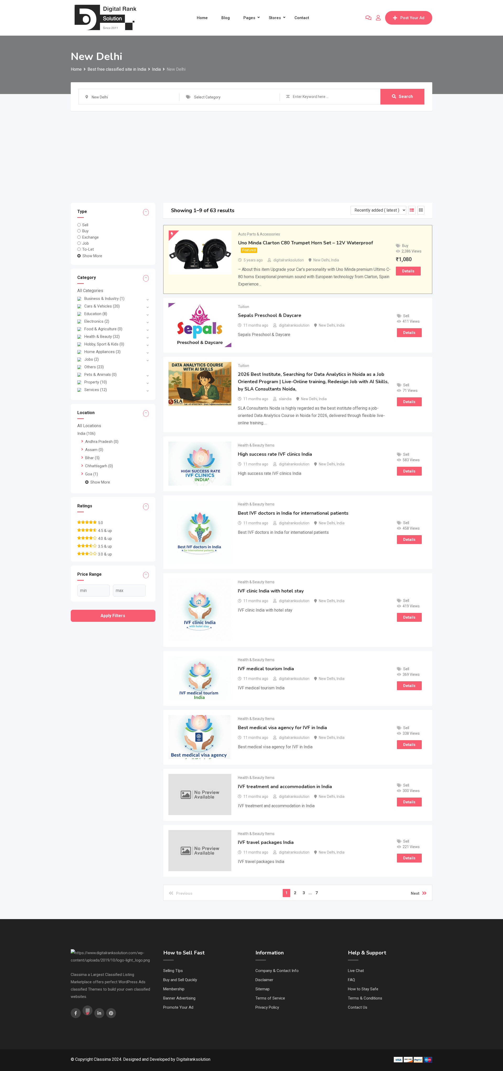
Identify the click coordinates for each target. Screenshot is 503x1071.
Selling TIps (173, 970)
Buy (85, 231)
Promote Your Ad (178, 1007)
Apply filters (113, 615)
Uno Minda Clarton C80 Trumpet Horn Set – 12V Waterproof (305, 243)
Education (95, 313)
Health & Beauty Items (256, 445)
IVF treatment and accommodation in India (285, 786)
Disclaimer (264, 979)
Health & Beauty (102, 336)
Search (406, 96)
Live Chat (356, 970)
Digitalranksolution (193, 1059)
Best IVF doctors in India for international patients (293, 513)
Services (95, 389)
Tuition (243, 307)
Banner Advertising (179, 998)
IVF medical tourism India (266, 669)
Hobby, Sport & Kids (104, 344)
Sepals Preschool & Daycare (269, 315)
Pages (249, 17)
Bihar (92, 457)
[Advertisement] (251, 150)
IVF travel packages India (266, 842)
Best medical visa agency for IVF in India (282, 727)
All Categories (90, 290)
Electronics (96, 321)
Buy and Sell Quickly (180, 979)
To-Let (88, 249)
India (86, 433)
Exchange (90, 237)
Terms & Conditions (365, 998)
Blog (225, 17)
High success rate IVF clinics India (275, 454)
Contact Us (357, 1007)
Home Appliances (102, 351)
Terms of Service (270, 998)
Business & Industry (104, 298)
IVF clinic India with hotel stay (271, 591)
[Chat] (368, 17)
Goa (91, 474)
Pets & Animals (100, 374)
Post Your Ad (412, 17)
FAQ (351, 979)
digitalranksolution (289, 260)
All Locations (89, 425)
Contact (301, 17)
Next (415, 893)
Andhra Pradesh (101, 441)
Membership (173, 989)
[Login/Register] (378, 17)
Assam (94, 449)
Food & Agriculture (103, 329)
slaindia (285, 399)
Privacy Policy (267, 1007)
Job (85, 243)
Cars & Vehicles (102, 306)
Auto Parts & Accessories (259, 234)
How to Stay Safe (363, 989)
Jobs (91, 359)
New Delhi (321, 260)
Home (202, 17)
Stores (275, 17)
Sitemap (262, 989)
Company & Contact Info (277, 970)
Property (95, 382)
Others (94, 367)
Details (408, 271)
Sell (85, 225)
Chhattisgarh (99, 466)
